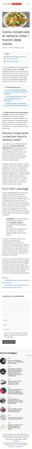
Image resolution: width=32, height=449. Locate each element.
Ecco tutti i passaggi (12, 61)
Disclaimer (12, 446)
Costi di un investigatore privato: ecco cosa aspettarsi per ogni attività (15, 362)
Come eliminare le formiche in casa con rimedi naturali (15, 418)
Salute (6, 278)
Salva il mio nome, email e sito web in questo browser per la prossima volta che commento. (15, 335)
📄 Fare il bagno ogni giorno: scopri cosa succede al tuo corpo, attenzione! (15, 98)
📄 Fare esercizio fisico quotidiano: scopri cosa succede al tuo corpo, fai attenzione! (16, 92)
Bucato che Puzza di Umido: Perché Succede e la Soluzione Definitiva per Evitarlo (15, 427)
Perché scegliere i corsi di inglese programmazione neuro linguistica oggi (15, 410)
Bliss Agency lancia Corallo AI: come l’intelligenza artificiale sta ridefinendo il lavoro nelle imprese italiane (15, 391)
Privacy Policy (19, 446)
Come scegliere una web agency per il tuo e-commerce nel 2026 (14, 382)
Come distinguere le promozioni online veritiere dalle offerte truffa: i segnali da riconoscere (15, 401)
